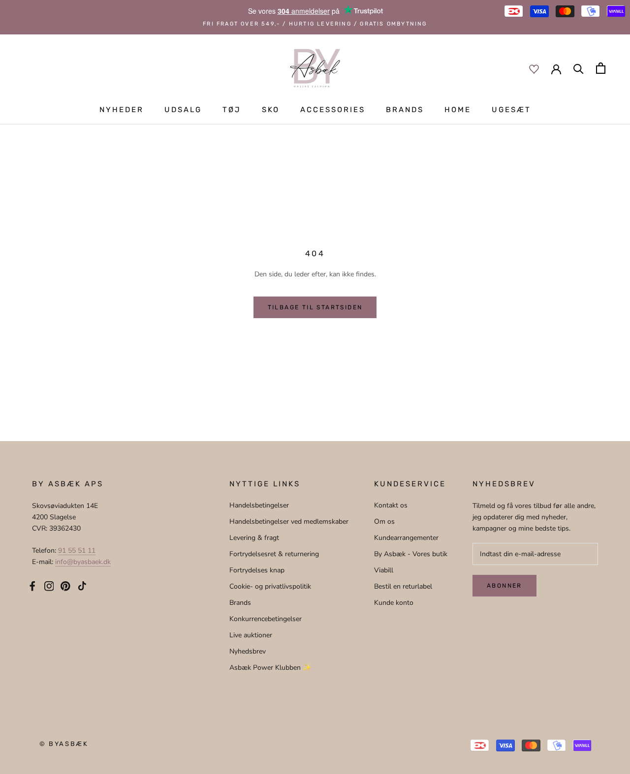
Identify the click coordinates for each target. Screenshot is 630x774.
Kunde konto (393, 602)
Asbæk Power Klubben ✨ (270, 667)
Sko (271, 109)
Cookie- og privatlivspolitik (270, 586)
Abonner (504, 585)
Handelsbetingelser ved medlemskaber (288, 521)
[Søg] (578, 68)
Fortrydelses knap (256, 570)
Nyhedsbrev (247, 651)
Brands (405, 109)
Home (457, 109)
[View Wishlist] (534, 68)
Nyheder (121, 109)
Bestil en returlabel (403, 586)
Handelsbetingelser (259, 505)
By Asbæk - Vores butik (410, 554)
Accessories (332, 109)
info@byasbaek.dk (83, 561)
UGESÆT (511, 109)
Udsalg (183, 109)
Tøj (231, 109)
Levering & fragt (254, 537)
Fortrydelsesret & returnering (274, 554)
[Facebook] (32, 585)
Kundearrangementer (406, 537)
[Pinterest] (65, 585)
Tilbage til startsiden (315, 307)
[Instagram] (49, 585)
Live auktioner (250, 635)
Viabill (383, 570)
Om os (384, 521)
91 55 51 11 (76, 550)
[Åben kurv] (600, 68)
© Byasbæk (63, 743)
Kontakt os (391, 505)
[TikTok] (82, 585)
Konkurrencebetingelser (265, 619)
